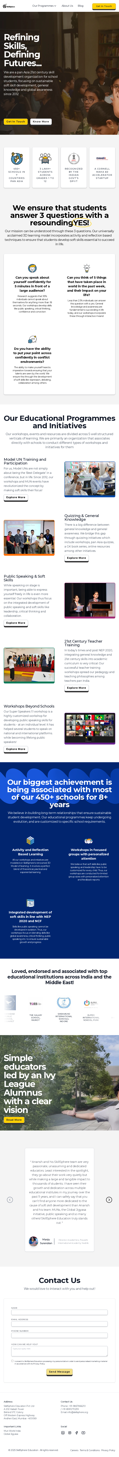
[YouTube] (83, 1432)
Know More (41, 121)
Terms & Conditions (90, 1450)
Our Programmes (42, 5)
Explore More (15, 497)
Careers (74, 1450)
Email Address (19, 1319)
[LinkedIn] (63, 1432)
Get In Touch (104, 6)
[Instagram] (69, 1432)
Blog (80, 5)
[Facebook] (76, 1432)
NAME (14, 1308)
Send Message (59, 1371)
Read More (14, 1119)
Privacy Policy (108, 1450)
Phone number (20, 1331)
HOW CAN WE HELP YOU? (24, 1344)
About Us (67, 5)
